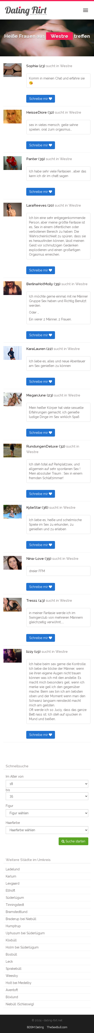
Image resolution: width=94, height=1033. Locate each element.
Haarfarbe (13, 823)
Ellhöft (10, 890)
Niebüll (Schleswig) (20, 1004)
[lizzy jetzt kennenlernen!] (12, 656)
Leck (9, 961)
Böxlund (12, 997)
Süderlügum (15, 897)
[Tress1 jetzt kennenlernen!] (12, 605)
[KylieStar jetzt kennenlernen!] (12, 512)
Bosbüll (11, 954)
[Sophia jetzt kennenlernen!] (12, 70)
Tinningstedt (15, 905)
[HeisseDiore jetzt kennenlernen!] (12, 116)
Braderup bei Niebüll (21, 919)
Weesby (12, 976)
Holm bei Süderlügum (22, 947)
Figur (9, 806)
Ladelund (13, 869)
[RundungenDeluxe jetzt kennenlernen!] (12, 450)
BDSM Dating (35, 1027)
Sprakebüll (13, 968)
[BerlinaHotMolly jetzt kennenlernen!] (12, 288)
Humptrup (13, 926)
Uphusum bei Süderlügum (25, 933)
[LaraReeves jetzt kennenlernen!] (12, 209)
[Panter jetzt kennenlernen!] (12, 163)
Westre (66, 66)
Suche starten (75, 841)
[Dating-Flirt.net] (26, 10)
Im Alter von (15, 776)
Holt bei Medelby (18, 983)
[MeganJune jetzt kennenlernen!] (12, 399)
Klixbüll (11, 940)
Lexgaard (12, 883)
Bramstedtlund (16, 912)
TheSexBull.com (57, 1027)
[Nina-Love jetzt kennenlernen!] (12, 563)
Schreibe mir (39, 99)
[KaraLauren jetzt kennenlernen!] (12, 353)
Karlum (11, 876)
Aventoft (12, 990)
